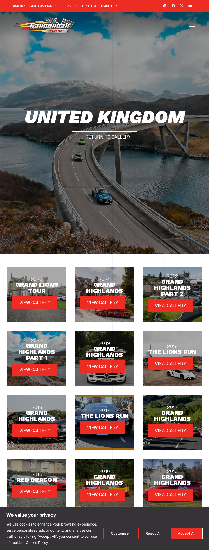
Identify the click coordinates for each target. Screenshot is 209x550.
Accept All (186, 533)
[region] (104, 528)
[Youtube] (190, 5)
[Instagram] (164, 5)
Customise (120, 533)
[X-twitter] (181, 5)
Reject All (153, 533)
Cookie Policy (37, 542)
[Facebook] (173, 5)
